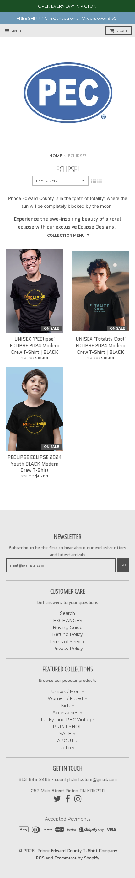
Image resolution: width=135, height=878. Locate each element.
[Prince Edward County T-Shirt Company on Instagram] (78, 799)
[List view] (99, 181)
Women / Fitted (65, 698)
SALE (65, 733)
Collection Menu (66, 235)
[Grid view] (93, 181)
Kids (65, 705)
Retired (67, 748)
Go (123, 565)
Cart (121, 30)
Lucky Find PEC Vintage (67, 720)
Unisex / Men (65, 691)
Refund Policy (67, 634)
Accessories (65, 712)
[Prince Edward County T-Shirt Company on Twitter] (57, 799)
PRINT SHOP (68, 727)
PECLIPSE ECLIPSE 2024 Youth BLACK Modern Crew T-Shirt (35, 464)
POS (40, 858)
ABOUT (65, 741)
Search (67, 613)
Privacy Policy (67, 648)
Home (55, 156)
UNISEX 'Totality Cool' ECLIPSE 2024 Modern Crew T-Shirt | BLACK (101, 346)
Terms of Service (67, 641)
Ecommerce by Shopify (76, 858)
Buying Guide (68, 627)
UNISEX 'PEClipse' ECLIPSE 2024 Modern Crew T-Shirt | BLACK (34, 346)
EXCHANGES (67, 620)
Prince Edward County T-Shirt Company (77, 851)
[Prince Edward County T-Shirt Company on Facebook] (67, 799)
